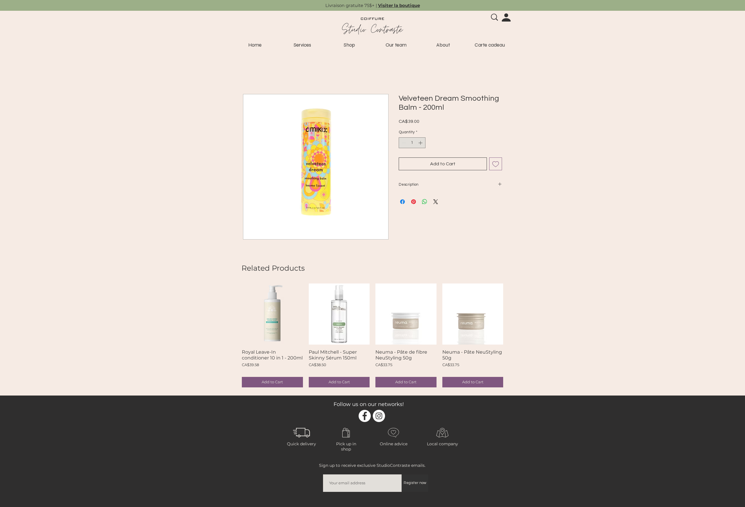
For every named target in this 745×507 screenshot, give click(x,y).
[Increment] (421, 143)
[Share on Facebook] (402, 201)
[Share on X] (435, 201)
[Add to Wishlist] (495, 163)
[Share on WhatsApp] (424, 201)
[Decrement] (403, 143)
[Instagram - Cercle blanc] (379, 416)
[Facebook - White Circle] (365, 416)
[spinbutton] (412, 143)
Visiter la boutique (399, 5)
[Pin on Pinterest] (413, 201)
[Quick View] (272, 314)
